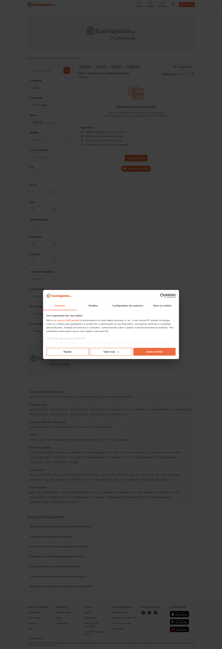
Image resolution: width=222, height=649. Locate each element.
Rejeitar (68, 351)
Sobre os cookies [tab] (162, 305)
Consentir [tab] (60, 305)
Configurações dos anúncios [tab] (127, 305)
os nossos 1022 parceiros (67, 320)
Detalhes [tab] (93, 305)
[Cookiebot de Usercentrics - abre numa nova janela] (162, 295)
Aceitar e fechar (154, 351)
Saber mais (109, 351)
